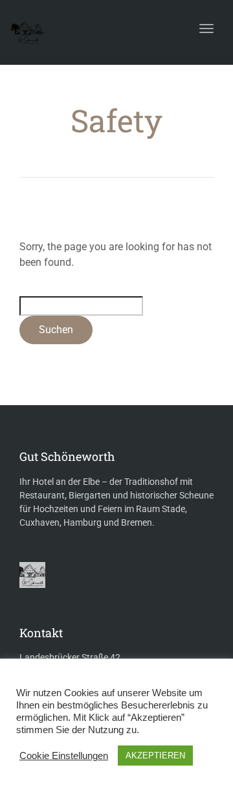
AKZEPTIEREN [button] (155, 755)
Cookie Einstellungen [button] (63, 756)
